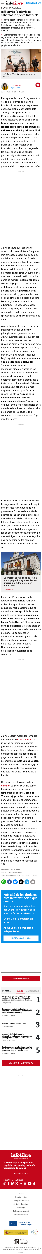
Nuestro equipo (21, 1197)
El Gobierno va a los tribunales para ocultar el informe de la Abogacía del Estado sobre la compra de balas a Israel (16, 999)
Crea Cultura (24, 739)
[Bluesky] (12, 1184)
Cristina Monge (7, 1026)
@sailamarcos (17, 88)
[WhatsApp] (5, 1184)
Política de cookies (21, 1215)
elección (5, 785)
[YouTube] (30, 1184)
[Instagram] (25, 1184)
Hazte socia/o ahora (21, 938)
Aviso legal (21, 1208)
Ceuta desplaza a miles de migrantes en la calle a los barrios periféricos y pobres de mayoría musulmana (17, 1049)
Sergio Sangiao (7, 1003)
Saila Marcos (15, 85)
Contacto (21, 1194)
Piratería (26, 875)
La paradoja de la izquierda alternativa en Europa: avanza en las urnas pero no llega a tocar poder (17, 1036)
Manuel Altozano (8, 1015)
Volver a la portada (21, 1063)
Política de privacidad (21, 1211)
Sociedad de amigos (21, 1204)
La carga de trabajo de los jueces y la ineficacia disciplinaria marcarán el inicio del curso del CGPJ (17, 1011)
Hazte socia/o (21, 1174)
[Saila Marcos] (5, 86)
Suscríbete (31, 3)
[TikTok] (34, 1184)
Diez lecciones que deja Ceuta (14, 1023)
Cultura (4, 873)
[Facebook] (8, 1184)
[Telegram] (21, 1184)
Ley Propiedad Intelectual (10, 875)
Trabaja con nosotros (21, 1201)
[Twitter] (16, 1184)
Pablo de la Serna (8, 1041)
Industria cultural (15, 873)
